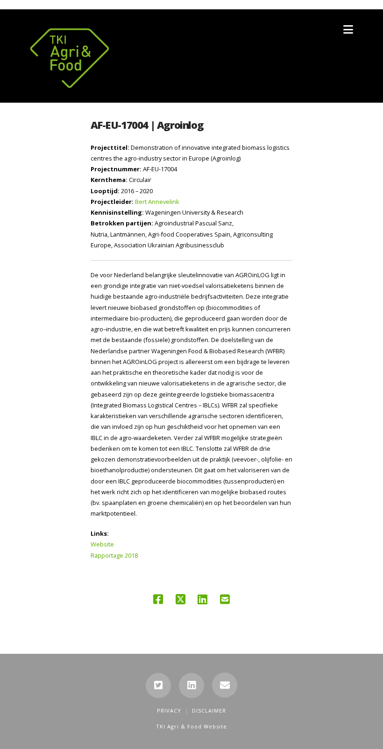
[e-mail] (224, 685)
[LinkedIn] (191, 685)
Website (102, 544)
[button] (348, 29)
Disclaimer (209, 710)
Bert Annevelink (157, 201)
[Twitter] (158, 685)
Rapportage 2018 (114, 555)
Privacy (169, 710)
